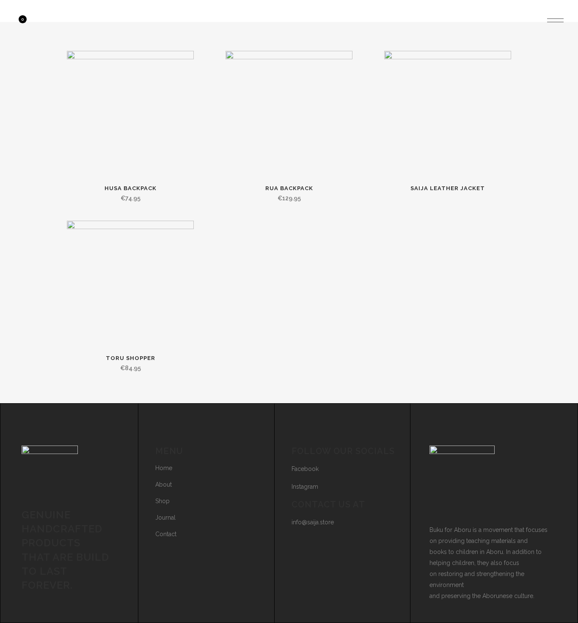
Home (163, 468)
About (163, 484)
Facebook (305, 468)
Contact (165, 534)
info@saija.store (313, 522)
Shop (162, 501)
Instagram (305, 486)
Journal (165, 517)
